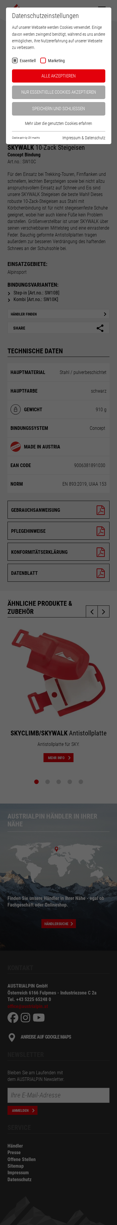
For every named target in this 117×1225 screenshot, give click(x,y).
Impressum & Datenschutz (83, 137)
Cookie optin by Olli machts (26, 137)
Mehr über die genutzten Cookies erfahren (58, 123)
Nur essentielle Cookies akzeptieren (58, 92)
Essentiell (28, 61)
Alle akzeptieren (58, 76)
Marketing (56, 61)
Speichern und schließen (58, 108)
